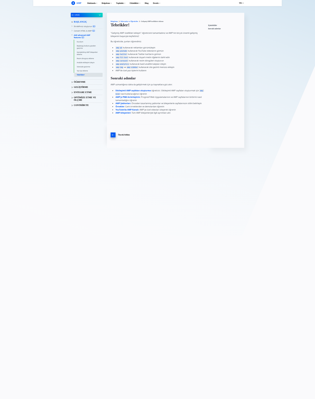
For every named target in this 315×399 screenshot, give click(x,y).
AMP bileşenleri (123, 112)
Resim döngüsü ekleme (85, 58)
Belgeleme (106, 3)
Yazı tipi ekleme (82, 71)
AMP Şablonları (123, 103)
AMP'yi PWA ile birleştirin (128, 97)
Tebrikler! (81, 75)
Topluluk (120, 3)
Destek (156, 3)
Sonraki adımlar (214, 29)
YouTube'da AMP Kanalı (127, 109)
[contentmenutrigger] (225, 26)
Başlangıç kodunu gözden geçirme (86, 47)
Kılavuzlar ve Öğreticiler (129, 21)
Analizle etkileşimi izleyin (85, 62)
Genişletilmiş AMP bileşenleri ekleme (87, 53)
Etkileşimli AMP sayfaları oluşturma (133, 90)
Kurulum (80, 42)
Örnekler (120, 106)
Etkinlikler (134, 3)
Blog (147, 3)
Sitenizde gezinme (83, 67)
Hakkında (91, 3)
